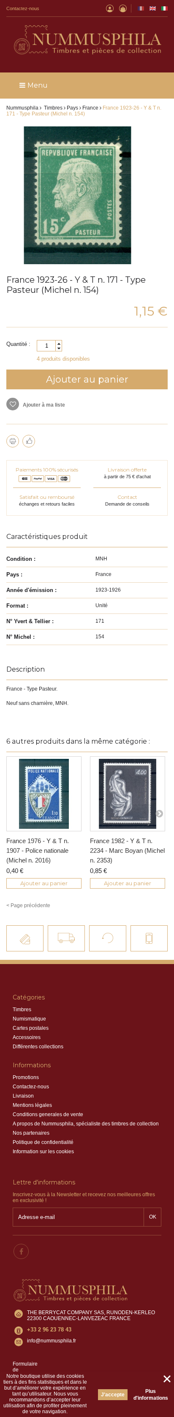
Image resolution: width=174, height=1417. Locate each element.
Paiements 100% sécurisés (47, 469)
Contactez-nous (22, 8)
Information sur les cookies (43, 1151)
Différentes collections (38, 1047)
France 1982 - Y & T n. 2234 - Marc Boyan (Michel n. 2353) (127, 850)
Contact (127, 497)
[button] (58, 343)
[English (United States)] (153, 8)
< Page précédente (28, 905)
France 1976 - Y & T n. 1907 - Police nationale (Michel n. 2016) (37, 850)
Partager (28, 441)
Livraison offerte (127, 469)
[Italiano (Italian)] (164, 8)
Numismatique (29, 1019)
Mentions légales (32, 1105)
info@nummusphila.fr (51, 1341)
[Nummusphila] (87, 40)
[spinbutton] (49, 345)
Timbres (22, 1010)
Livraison (23, 1096)
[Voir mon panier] (123, 8)
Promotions (26, 1077)
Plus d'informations (150, 1394)
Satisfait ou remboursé (46, 497)
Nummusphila (22, 108)
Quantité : (18, 344)
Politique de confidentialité (43, 1142)
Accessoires (27, 1037)
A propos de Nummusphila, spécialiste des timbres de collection (86, 1124)
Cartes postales (31, 1028)
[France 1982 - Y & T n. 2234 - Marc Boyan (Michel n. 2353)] (127, 793)
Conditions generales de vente (48, 1114)
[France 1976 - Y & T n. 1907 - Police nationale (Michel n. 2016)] (44, 793)
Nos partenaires (31, 1133)
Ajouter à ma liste (43, 405)
